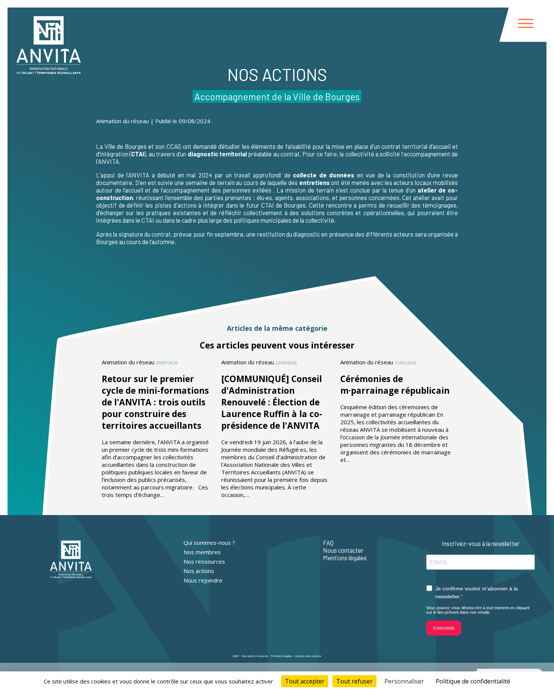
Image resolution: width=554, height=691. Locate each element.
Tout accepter (304, 681)
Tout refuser (354, 681)
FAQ (328, 542)
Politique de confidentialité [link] (473, 681)
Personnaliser (404, 681)
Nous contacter (343, 550)
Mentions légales (345, 557)
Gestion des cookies (308, 656)
